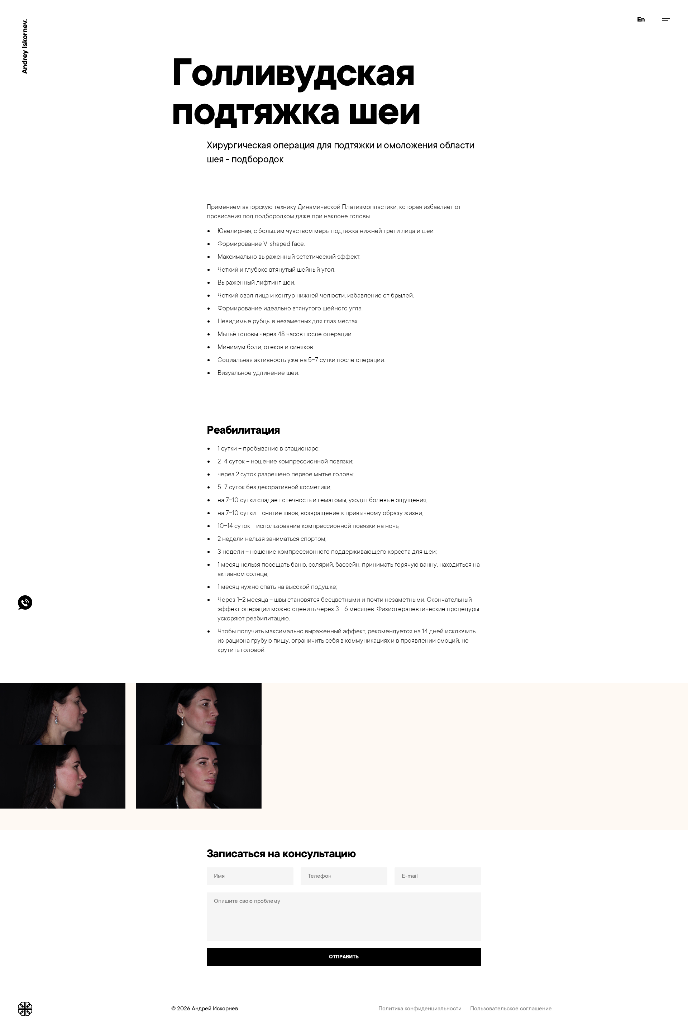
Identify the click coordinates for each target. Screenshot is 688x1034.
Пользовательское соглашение (511, 1008)
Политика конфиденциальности (420, 1008)
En (641, 19)
